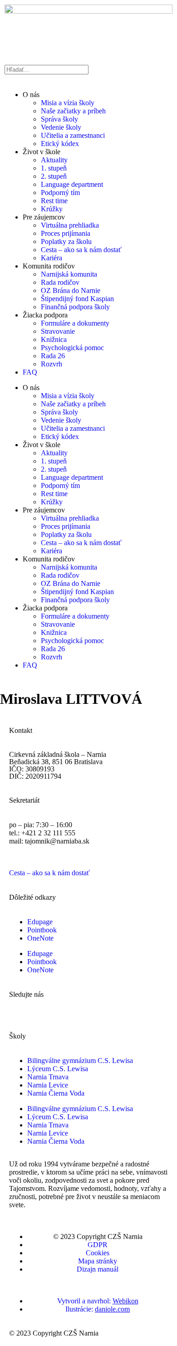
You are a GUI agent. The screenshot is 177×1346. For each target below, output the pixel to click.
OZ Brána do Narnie (70, 290)
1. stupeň (54, 168)
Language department (72, 184)
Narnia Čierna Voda (55, 1093)
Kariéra (51, 258)
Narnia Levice (47, 1085)
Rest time (54, 201)
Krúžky (52, 209)
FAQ (30, 372)
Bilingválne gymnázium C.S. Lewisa (80, 1060)
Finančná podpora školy (75, 307)
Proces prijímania (65, 233)
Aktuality (54, 160)
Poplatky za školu (66, 241)
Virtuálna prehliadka (70, 225)
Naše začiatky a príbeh (73, 111)
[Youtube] (126, 1010)
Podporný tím (60, 192)
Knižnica (54, 339)
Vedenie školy (61, 127)
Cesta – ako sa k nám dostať (81, 250)
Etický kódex (60, 143)
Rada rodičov (60, 282)
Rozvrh (51, 364)
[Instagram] (73, 1010)
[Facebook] (20, 1010)
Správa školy (59, 119)
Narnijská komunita (69, 274)
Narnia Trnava (48, 1077)
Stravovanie (58, 331)
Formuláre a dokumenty (75, 323)
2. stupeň (54, 176)
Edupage (40, 922)
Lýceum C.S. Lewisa (57, 1069)
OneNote (40, 938)
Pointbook (42, 930)
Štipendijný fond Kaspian (77, 298)
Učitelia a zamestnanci (73, 135)
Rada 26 (53, 356)
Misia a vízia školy (67, 103)
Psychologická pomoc (72, 347)
